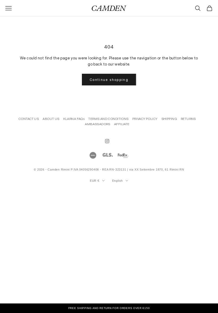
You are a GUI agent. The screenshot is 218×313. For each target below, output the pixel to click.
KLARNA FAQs (74, 118)
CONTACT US (28, 118)
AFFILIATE (121, 124)
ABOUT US (51, 118)
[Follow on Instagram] (107, 141)
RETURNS (188, 118)
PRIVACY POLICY (145, 118)
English (117, 180)
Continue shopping (109, 79)
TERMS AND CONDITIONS (108, 118)
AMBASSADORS (97, 124)
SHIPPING (169, 118)
